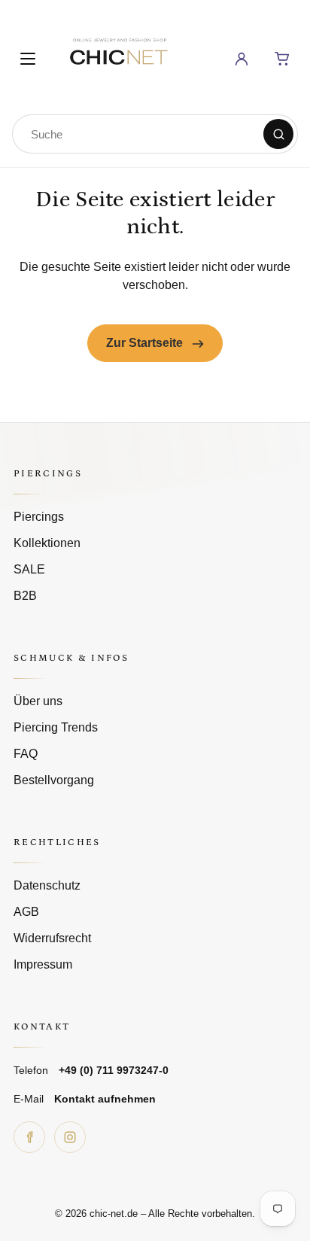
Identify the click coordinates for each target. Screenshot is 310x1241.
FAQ (26, 753)
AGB (26, 911)
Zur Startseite (146, 342)
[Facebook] (29, 1137)
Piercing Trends (56, 727)
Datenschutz (47, 885)
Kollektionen (47, 543)
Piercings (39, 516)
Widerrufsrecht (52, 938)
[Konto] (241, 59)
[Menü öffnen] (28, 59)
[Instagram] (70, 1137)
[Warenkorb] (282, 59)
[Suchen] (278, 134)
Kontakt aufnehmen (105, 1099)
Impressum (43, 964)
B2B (25, 595)
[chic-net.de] (118, 56)
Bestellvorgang (54, 780)
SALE (29, 569)
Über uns (38, 701)
